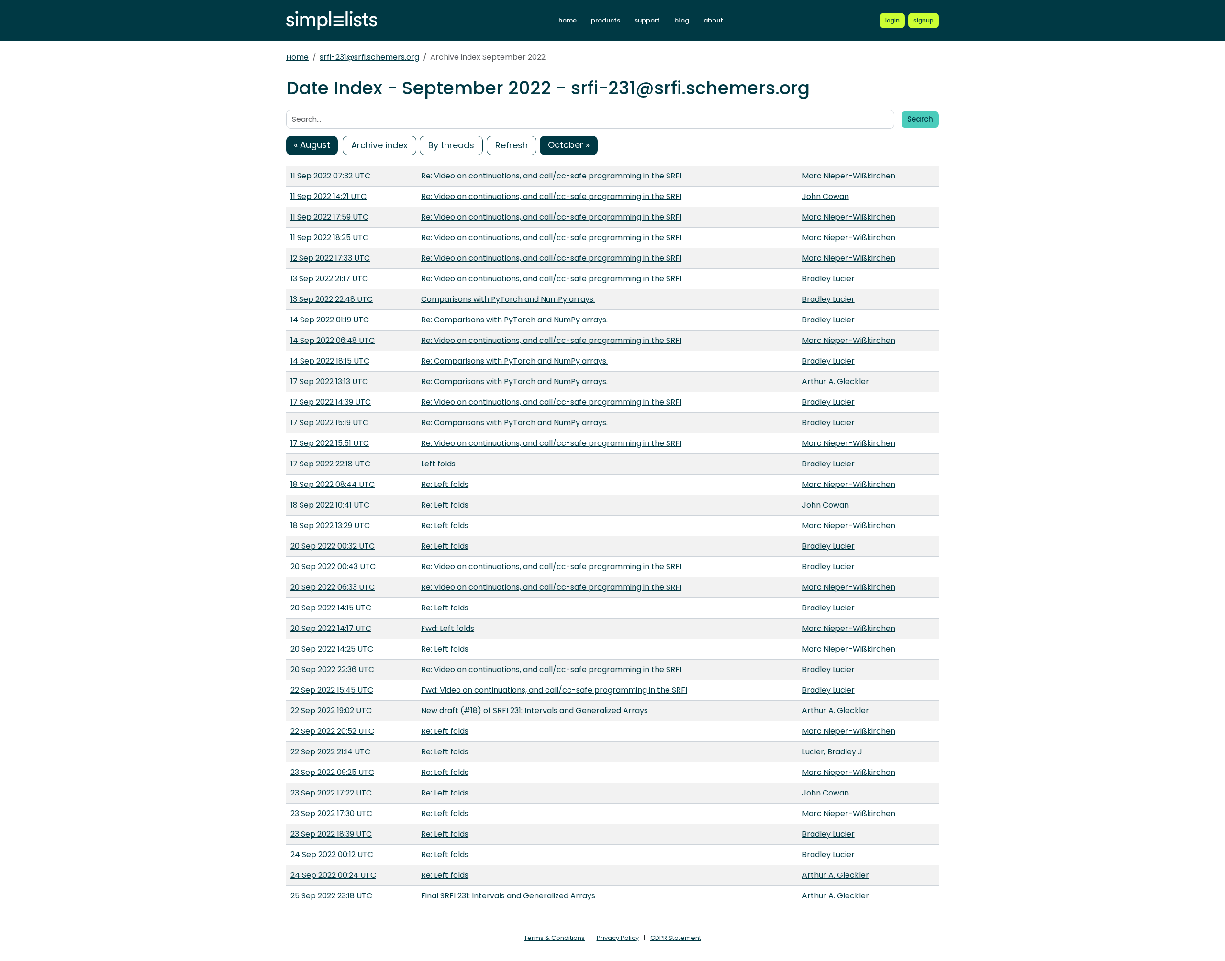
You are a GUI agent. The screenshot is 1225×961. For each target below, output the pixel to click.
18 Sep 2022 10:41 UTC (329, 504)
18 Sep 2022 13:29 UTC (330, 525)
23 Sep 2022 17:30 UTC (331, 813)
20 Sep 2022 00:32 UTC (332, 546)
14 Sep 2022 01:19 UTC (329, 319)
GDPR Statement (675, 937)
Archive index (379, 145)
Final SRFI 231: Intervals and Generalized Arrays (508, 895)
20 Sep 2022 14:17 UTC (330, 628)
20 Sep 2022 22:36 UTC (332, 669)
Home (297, 57)
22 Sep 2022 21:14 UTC (330, 751)
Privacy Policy (618, 937)
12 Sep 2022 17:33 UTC (330, 258)
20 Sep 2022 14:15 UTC (330, 607)
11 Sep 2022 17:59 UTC (329, 216)
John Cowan (825, 196)
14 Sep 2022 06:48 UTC (332, 340)
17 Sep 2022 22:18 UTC (330, 463)
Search (920, 119)
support (647, 20)
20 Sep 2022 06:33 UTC (332, 587)
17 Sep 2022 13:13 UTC (329, 381)
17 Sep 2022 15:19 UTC (329, 422)
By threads (451, 145)
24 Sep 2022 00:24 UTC (333, 875)
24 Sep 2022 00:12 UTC (331, 854)
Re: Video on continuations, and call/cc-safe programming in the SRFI (551, 175)
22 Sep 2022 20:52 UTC (332, 731)
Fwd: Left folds (447, 628)
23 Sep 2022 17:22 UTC (331, 792)
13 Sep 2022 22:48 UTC (331, 299)
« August (312, 145)
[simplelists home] (331, 21)
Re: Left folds (444, 484)
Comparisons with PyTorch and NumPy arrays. (508, 299)
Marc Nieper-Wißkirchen (848, 175)
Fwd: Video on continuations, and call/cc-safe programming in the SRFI (554, 690)
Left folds (438, 463)
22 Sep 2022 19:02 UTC (331, 710)
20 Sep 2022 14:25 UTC (331, 648)
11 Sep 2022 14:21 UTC (328, 196)
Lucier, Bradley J (832, 751)
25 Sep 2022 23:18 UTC (331, 895)
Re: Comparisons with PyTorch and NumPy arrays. (514, 319)
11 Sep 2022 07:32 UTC (330, 175)
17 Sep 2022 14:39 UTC (330, 402)
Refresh (511, 145)
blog (681, 20)
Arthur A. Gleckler (835, 381)
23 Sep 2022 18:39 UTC (331, 833)
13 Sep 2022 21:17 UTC (329, 278)
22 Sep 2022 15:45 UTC (331, 690)
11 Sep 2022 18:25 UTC (329, 237)
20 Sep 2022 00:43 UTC (333, 566)
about (713, 20)
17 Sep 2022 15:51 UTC (329, 443)
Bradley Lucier (828, 278)
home (567, 20)
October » (569, 145)
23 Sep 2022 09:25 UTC (332, 772)
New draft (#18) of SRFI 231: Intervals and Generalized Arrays (534, 710)
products (605, 20)
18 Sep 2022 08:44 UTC (332, 484)
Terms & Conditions (554, 937)
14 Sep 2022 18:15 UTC (329, 360)
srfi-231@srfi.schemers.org (369, 57)
